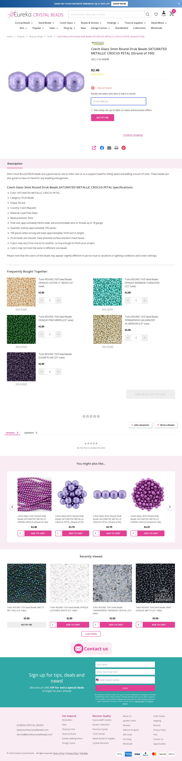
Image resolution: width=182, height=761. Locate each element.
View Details (21, 309)
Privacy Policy (139, 701)
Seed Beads (44, 22)
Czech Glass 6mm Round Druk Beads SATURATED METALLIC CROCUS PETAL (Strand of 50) (107, 518)
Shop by (68, 28)
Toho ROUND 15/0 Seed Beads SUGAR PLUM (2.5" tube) (55, 355)
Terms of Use (59, 753)
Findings (111, 22)
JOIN (125, 688)
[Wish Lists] (156, 14)
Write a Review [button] (167, 425)
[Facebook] (102, 148)
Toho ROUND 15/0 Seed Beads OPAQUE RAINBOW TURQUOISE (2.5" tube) (142, 283)
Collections (139, 28)
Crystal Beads (22, 22)
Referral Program (131, 730)
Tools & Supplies (134, 22)
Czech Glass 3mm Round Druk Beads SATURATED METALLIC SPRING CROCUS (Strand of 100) (33, 518)
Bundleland (122, 28)
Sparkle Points (129, 720)
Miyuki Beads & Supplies (104, 738)
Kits (22, 28)
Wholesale (156, 28)
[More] (32, 22)
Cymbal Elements (101, 743)
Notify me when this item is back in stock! (113, 93)
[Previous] (12, 507)
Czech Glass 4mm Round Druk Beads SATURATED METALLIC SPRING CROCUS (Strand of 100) (145, 518)
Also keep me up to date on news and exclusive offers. (123, 110)
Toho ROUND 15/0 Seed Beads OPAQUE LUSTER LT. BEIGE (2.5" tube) (56, 283)
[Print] (116, 148)
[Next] (170, 507)
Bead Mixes (157, 22)
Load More (91, 634)
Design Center (99, 28)
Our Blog (127, 739)
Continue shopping (133, 135)
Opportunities (159, 743)
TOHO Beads (99, 733)
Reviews (126, 725)
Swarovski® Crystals (102, 720)
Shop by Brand (69, 733)
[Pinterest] (124, 148)
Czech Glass (66, 22)
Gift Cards (127, 734)
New (83, 28)
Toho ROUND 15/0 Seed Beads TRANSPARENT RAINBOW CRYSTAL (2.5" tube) (112, 610)
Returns (156, 725)
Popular (37, 28)
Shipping (157, 720)
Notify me (26, 624)
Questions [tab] (29, 432)
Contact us (158, 739)
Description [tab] (14, 163)
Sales (52, 28)
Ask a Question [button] (141, 425)
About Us (127, 716)
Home (10, 36)
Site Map (84, 753)
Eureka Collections (101, 724)
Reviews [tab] (10, 432)
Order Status (159, 716)
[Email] (109, 148)
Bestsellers (67, 720)
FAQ (155, 734)
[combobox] (106, 14)
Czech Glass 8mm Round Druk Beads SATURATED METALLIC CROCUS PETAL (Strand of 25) (69, 518)
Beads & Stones (90, 22)
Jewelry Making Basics (72, 738)
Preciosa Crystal (100, 729)
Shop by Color (68, 729)
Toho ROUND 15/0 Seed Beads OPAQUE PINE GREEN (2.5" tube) (56, 318)
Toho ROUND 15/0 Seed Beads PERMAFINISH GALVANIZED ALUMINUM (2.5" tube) (141, 320)
